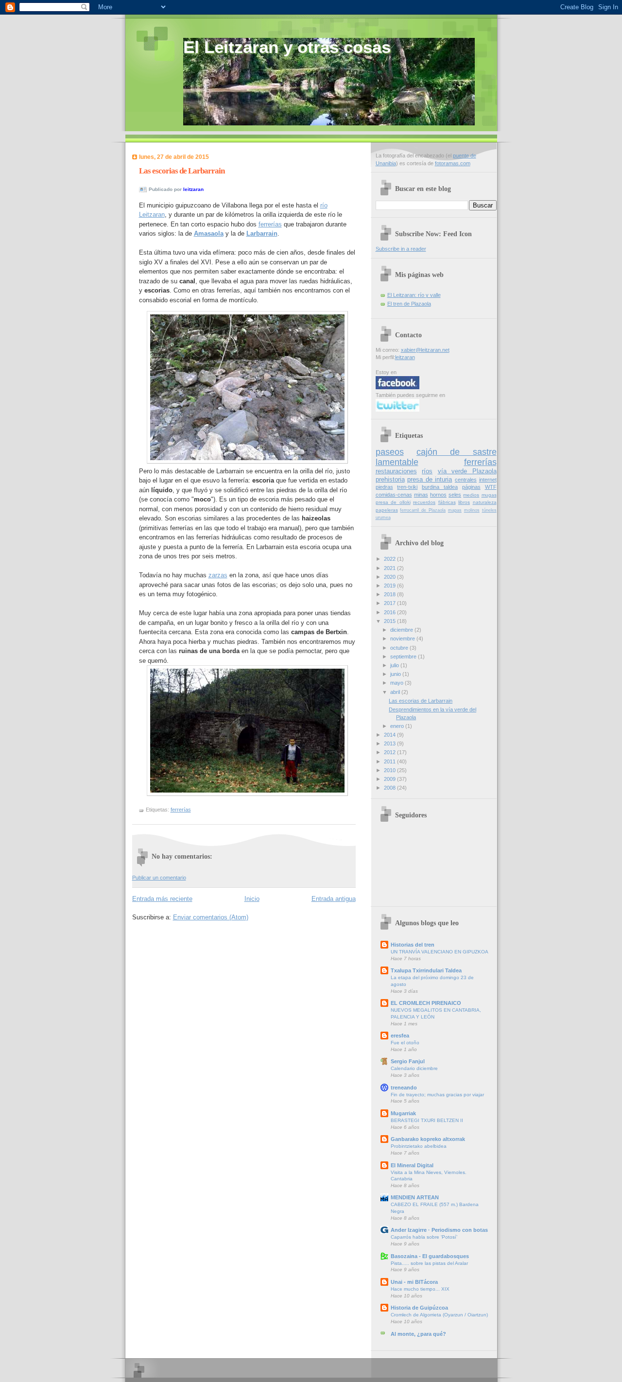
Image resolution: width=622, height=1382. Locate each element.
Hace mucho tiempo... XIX (420, 1289)
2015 (390, 621)
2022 (390, 559)
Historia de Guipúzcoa (419, 1308)
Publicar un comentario (159, 878)
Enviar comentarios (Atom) (210, 917)
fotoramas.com (452, 163)
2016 (390, 612)
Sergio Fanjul (408, 1061)
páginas (471, 487)
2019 (390, 585)
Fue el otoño (405, 1042)
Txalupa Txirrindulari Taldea (426, 970)
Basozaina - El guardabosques (430, 1256)
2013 (390, 743)
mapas (455, 510)
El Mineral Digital (412, 1165)
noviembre (403, 638)
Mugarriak (403, 1113)
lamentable (397, 462)
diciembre (402, 630)
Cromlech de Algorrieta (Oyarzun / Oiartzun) (439, 1314)
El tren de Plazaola (409, 304)
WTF (491, 487)
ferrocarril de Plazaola (423, 510)
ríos (427, 471)
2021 (390, 568)
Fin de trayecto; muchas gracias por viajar (437, 1094)
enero (397, 726)
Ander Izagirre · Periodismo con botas (439, 1230)
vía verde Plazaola (467, 471)
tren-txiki (407, 487)
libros (464, 502)
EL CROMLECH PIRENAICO (426, 1003)
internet (488, 480)
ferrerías (270, 224)
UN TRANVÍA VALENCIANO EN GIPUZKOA (439, 951)
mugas (489, 495)
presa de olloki (393, 502)
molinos (472, 510)
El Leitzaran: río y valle (414, 295)
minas (421, 495)
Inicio (251, 898)
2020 (390, 577)
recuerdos (424, 502)
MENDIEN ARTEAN (415, 1197)
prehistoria (390, 479)
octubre (400, 648)
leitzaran (405, 357)
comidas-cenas (394, 495)
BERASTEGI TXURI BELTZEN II (427, 1120)
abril (395, 692)
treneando (404, 1087)
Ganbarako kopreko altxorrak (428, 1139)
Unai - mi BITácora (414, 1282)
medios (471, 495)
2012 (390, 752)
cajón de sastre (456, 452)
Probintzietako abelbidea (419, 1146)
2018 (390, 594)
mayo (397, 683)
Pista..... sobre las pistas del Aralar (429, 1263)
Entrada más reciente (162, 898)
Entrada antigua (333, 898)
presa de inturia (429, 479)
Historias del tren (412, 945)
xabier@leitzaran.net (425, 350)
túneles (489, 510)
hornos (438, 495)
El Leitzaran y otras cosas (287, 47)
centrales (466, 480)
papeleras (387, 510)
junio (396, 674)
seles (455, 495)
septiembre (404, 656)
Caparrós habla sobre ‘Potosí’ (424, 1237)
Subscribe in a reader (401, 249)
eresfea (400, 1035)
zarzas (217, 575)
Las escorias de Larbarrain (182, 170)
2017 (390, 603)
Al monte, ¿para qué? (418, 1334)
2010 (390, 770)
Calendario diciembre (414, 1068)
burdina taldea (440, 487)
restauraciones (396, 471)
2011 (390, 761)
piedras (384, 487)
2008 (390, 788)
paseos (390, 452)
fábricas (447, 502)
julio (395, 665)
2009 (390, 779)
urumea (383, 517)
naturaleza (485, 502)
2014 (390, 735)
